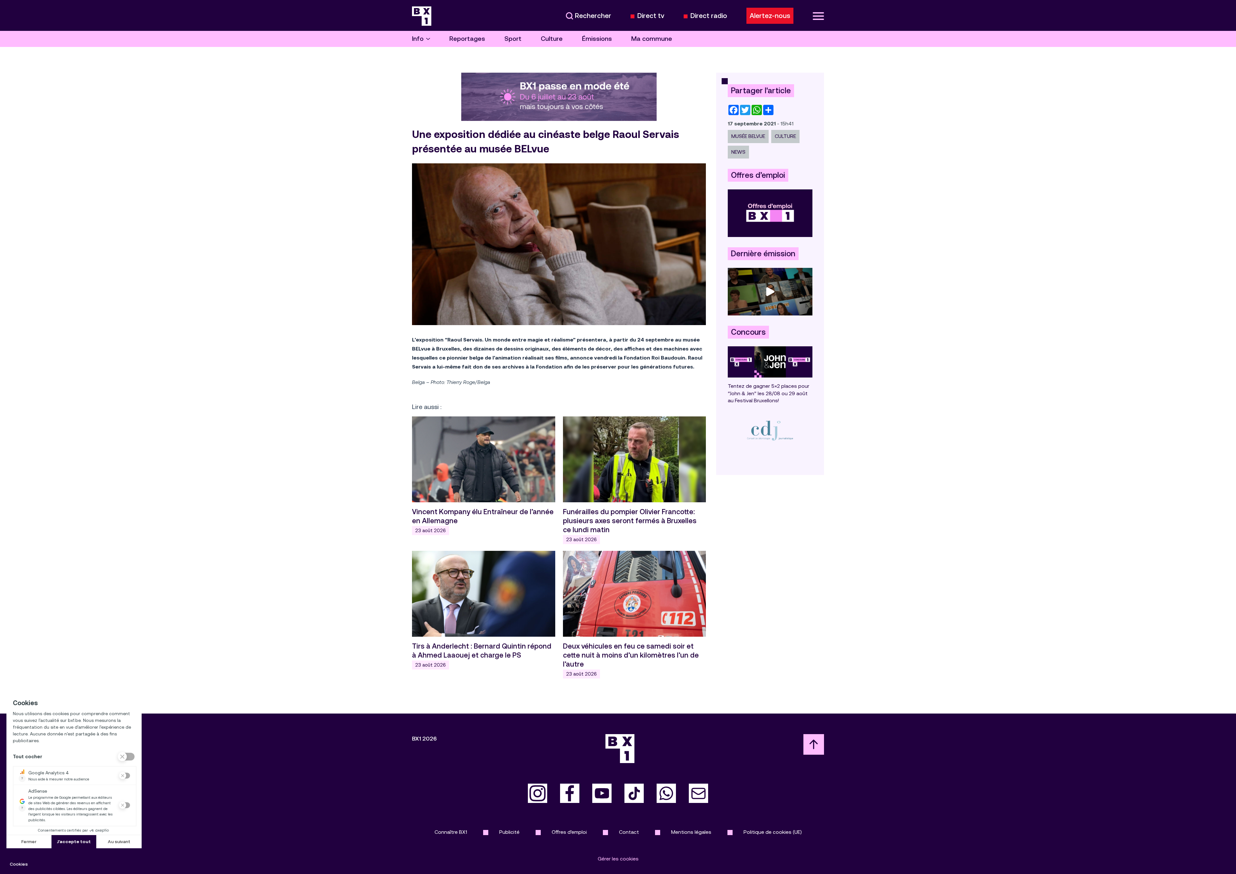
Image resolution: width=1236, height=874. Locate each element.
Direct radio (708, 16)
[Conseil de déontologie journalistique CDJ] (770, 430)
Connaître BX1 (451, 832)
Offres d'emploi (569, 832)
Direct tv (650, 16)
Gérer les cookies (618, 858)
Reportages (467, 38)
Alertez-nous (770, 16)
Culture (552, 38)
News (738, 152)
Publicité (509, 832)
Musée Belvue (748, 136)
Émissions (597, 38)
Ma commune (651, 38)
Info (418, 38)
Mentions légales (691, 832)
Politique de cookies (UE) (773, 832)
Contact (629, 832)
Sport (512, 38)
